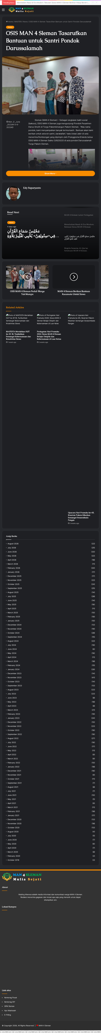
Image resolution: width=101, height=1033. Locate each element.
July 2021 (12, 791)
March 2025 (13, 613)
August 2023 (13, 690)
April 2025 (12, 609)
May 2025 (12, 604)
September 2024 (15, 637)
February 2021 (14, 811)
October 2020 (13, 828)
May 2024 (12, 653)
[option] (50, 233)
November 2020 (14, 823)
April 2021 (12, 803)
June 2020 (12, 840)
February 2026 (14, 568)
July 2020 (12, 836)
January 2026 (13, 572)
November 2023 (14, 677)
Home (10, 22)
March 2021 (13, 807)
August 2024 (13, 641)
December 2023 (14, 673)
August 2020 (13, 832)
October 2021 (13, 779)
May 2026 (12, 556)
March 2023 (13, 710)
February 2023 (14, 714)
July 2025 (12, 596)
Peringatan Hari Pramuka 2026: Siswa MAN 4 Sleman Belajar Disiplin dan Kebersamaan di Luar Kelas (49, 335)
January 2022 (13, 767)
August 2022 (13, 738)
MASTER (17, 22)
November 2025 (14, 580)
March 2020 (13, 852)
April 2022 (12, 755)
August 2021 (13, 787)
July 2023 (12, 694)
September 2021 (15, 783)
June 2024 (12, 649)
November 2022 (14, 726)
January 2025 (13, 621)
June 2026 (12, 552)
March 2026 (13, 564)
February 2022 (14, 763)
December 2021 (14, 771)
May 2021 (12, 799)
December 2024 (14, 625)
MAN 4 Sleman (45, 1025)
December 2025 (14, 576)
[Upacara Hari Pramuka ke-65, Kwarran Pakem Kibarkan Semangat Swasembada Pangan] (81, 412)
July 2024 (12, 645)
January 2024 (13, 669)
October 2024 (13, 633)
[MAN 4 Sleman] (21, 9)
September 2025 (15, 588)
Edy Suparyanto (32, 187)
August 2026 (13, 544)
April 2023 (12, 706)
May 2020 (12, 844)
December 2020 (14, 819)
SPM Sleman (9, 1006)
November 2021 (14, 775)
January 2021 (13, 815)
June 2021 (12, 795)
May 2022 (12, 750)
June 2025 (12, 600)
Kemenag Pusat (10, 997)
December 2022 (14, 722)
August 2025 (13, 592)
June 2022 (12, 746)
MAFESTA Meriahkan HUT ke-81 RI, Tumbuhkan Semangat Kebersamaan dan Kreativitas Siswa (18, 335)
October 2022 (13, 730)
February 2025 (14, 617)
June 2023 (12, 698)
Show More (50, 173)
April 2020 (12, 848)
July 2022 (12, 742)
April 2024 (12, 657)
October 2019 (13, 860)
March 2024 (13, 661)
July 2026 (12, 548)
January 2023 (13, 718)
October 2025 (13, 584)
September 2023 (15, 686)
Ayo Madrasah (10, 1010)
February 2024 (14, 665)
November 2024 (14, 629)
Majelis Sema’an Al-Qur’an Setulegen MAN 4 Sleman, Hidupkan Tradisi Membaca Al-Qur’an (32, 234)
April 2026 (12, 560)
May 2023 (12, 702)
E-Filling (7, 1015)
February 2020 (14, 856)
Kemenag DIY (9, 1002)
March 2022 (13, 759)
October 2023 (13, 682)
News (25, 22)
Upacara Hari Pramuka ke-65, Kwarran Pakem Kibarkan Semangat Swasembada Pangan (81, 516)
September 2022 (15, 734)
